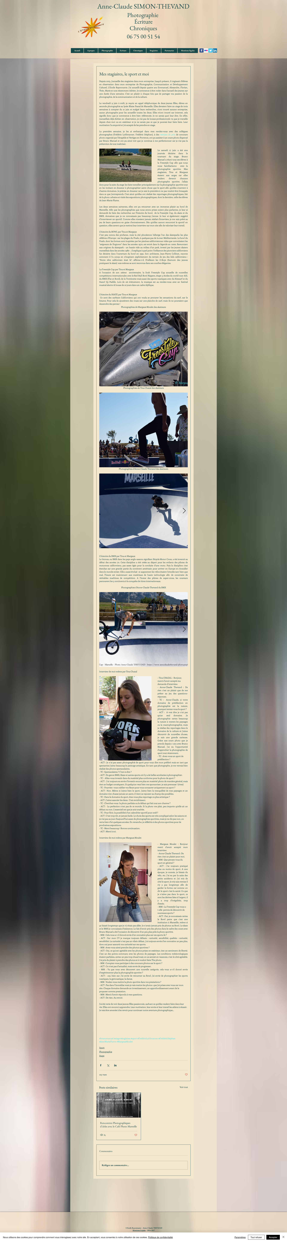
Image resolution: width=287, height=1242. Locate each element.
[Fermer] (283, 1237)
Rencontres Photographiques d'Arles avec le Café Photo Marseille (118, 1124)
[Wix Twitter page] (210, 50)
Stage (101, 1055)
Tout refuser (256, 1237)
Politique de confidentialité (160, 1237)
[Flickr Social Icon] (206, 50)
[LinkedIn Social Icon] (215, 50)
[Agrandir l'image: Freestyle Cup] (143, 629)
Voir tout (184, 1087)
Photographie (105, 1051)
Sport (101, 1047)
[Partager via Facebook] (100, 1065)
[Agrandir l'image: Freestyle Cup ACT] (143, 511)
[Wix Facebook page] (201, 50)
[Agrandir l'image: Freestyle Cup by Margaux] (143, 349)
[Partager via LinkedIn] (115, 1065)
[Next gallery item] (184, 349)
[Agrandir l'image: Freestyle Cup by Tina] (143, 430)
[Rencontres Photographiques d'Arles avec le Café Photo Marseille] (119, 1105)
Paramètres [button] (240, 1237)
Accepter (273, 1237)
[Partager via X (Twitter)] (108, 1065)
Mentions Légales (139, 1230)
